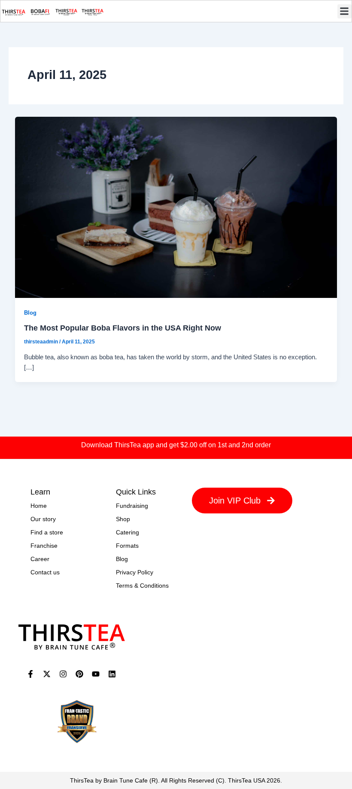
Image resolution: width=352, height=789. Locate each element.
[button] (344, 11)
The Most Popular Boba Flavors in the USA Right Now (122, 327)
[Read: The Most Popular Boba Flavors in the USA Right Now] (176, 206)
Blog (30, 313)
